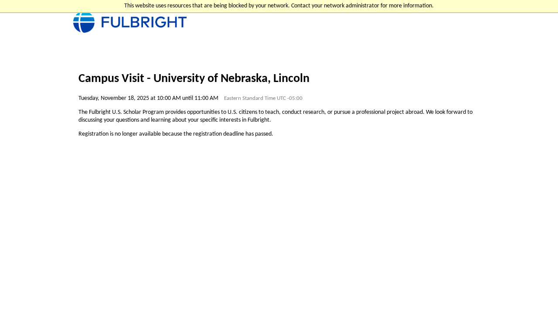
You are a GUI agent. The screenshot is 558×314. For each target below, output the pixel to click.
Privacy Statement (190, 298)
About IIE (85, 298)
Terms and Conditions (132, 298)
